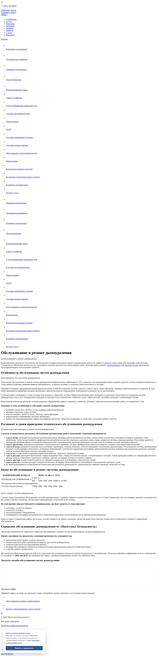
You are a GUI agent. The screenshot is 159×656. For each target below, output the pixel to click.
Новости (9, 30)
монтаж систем (131, 365)
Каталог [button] (4, 39)
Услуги (9, 21)
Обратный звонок (8, 10)
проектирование (114, 365)
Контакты (10, 35)
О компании (11, 19)
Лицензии (10, 26)
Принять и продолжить (24, 648)
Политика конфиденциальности (14, 626)
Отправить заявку (8, 12)
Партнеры (10, 24)
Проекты (10, 28)
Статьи (9, 33)
